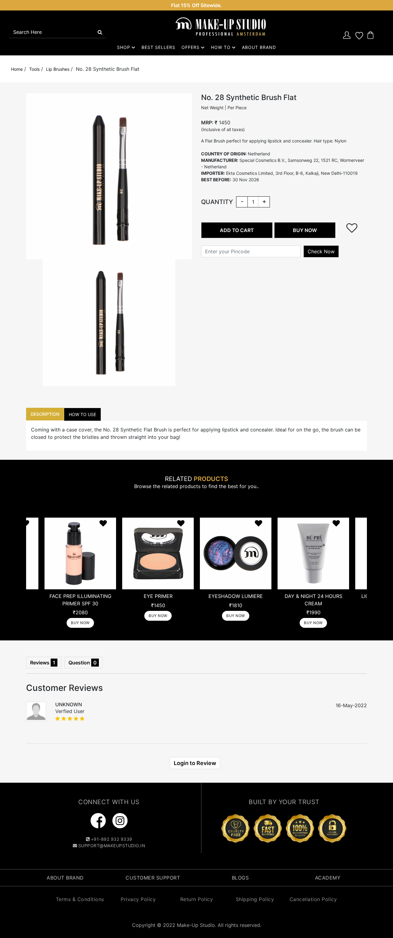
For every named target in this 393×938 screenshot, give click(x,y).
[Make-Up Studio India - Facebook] (99, 820)
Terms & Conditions (80, 899)
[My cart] (370, 35)
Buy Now (80, 622)
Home (17, 69)
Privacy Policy (138, 899)
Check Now (321, 251)
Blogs (240, 878)
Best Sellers (158, 47)
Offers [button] (191, 47)
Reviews (42, 662)
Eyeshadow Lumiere (235, 596)
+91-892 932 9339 (111, 839)
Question (82, 662)
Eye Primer (158, 596)
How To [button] (221, 47)
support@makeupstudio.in (112, 845)
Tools (34, 69)
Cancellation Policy (313, 899)
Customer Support (153, 878)
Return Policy (196, 899)
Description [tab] (45, 414)
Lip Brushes (57, 69)
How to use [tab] (82, 414)
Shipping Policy (255, 899)
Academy (328, 878)
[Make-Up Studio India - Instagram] (120, 820)
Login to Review (195, 763)
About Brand (259, 47)
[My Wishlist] (359, 35)
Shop (124, 47)
